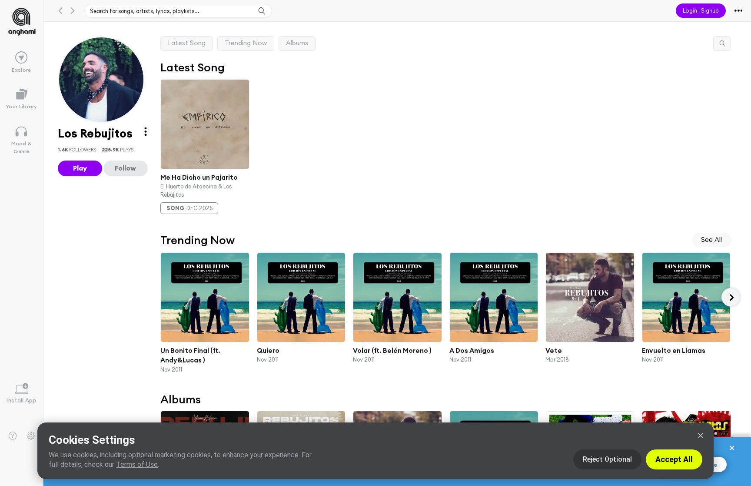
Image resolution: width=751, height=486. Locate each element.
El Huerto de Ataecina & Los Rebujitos (196, 190)
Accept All (674, 459)
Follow (125, 168)
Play (80, 168)
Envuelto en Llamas (673, 350)
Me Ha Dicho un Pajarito (199, 177)
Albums (297, 43)
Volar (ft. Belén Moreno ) (392, 350)
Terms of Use (137, 464)
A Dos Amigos (471, 350)
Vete (553, 350)
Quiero (267, 350)
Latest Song (187, 43)
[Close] (701, 435)
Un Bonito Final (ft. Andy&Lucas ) (190, 355)
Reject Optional (607, 459)
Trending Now (246, 43)
